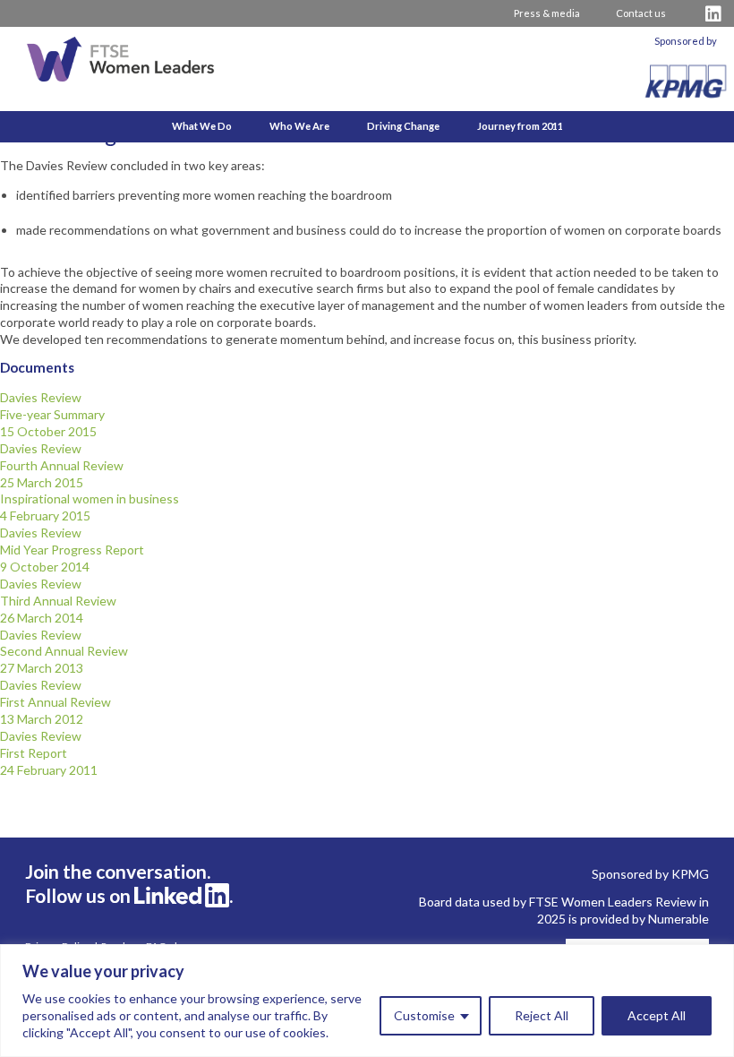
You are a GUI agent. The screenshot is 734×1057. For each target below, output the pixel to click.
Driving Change (403, 126)
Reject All (541, 1015)
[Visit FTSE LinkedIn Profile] (713, 13)
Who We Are (299, 126)
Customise (424, 1015)
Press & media (547, 13)
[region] (367, 1000)
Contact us (641, 13)
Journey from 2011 (520, 126)
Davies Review (52, 414)
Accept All (656, 1015)
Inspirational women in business (89, 507)
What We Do (202, 126)
